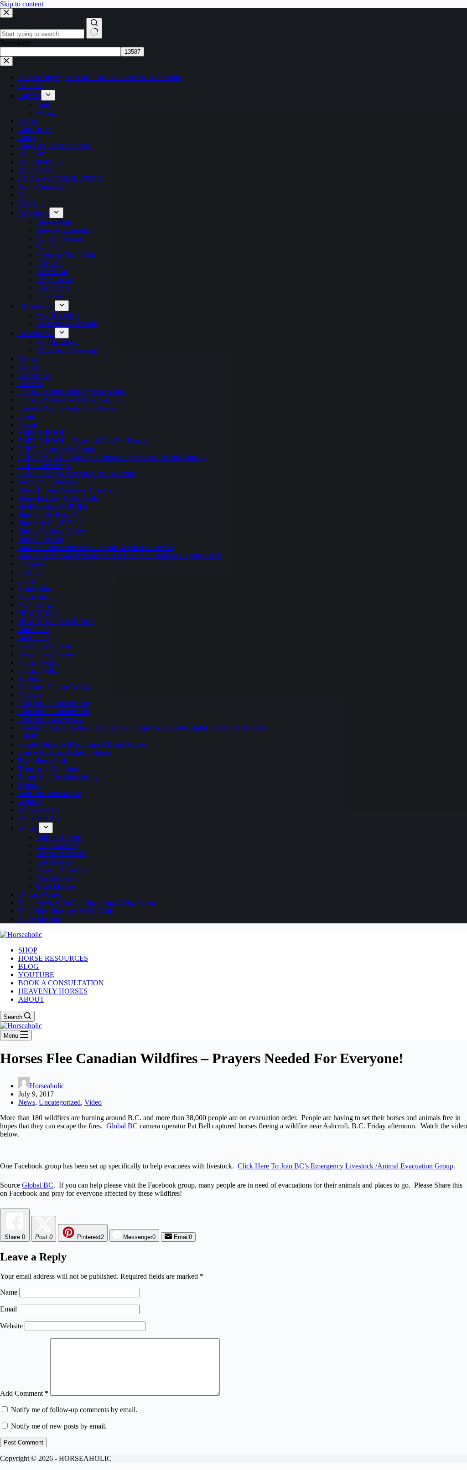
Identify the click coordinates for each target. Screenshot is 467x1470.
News (26, 1102)
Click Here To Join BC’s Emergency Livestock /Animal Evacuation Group (345, 1166)
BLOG (28, 966)
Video (93, 1102)
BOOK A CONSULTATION (61, 983)
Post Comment (23, 1442)
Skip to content (21, 4)
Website (11, 1326)
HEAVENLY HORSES (53, 991)
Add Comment (24, 1393)
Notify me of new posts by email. (59, 1426)
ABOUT (31, 999)
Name (9, 1292)
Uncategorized (60, 1102)
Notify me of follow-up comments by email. (74, 1410)
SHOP (27, 950)
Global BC (122, 1126)
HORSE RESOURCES (53, 958)
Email (9, 1309)
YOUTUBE (36, 974)
